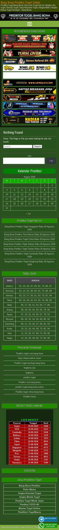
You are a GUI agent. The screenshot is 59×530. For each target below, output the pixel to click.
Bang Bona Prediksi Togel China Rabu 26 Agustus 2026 (29, 239)
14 (37, 194)
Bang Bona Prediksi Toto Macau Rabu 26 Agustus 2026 (29, 234)
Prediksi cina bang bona (29, 382)
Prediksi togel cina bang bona (29, 353)
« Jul (28, 214)
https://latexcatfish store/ (29, 358)
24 (7, 203)
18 (14, 199)
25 (14, 203)
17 (7, 199)
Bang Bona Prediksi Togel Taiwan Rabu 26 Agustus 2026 (29, 249)
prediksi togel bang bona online (29, 387)
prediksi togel (29, 377)
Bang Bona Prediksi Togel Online (20, 2)
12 (22, 194)
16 (52, 194)
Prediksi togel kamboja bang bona (29, 363)
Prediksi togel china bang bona (30, 392)
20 (29, 199)
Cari (29, 156)
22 (44, 199)
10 (7, 194)
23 (52, 199)
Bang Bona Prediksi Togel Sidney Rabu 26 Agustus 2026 (29, 244)
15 (44, 194)
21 (37, 199)
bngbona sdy (29, 368)
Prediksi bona (29, 396)
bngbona (29, 372)
